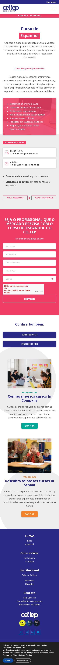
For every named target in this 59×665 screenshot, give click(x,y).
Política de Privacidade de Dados (17, 655)
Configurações (22, 660)
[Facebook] (21, 632)
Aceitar (8, 660)
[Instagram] (27, 632)
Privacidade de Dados (29, 604)
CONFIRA (29, 425)
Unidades (29, 584)
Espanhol (29, 544)
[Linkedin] (32, 632)
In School (29, 561)
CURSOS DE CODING (29, 344)
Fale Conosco (29, 597)
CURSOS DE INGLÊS (29, 335)
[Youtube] (38, 632)
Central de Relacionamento (29, 601)
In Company (29, 557)
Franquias (29, 580)
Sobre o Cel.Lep (29, 575)
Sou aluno (51, 2)
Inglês (29, 540)
